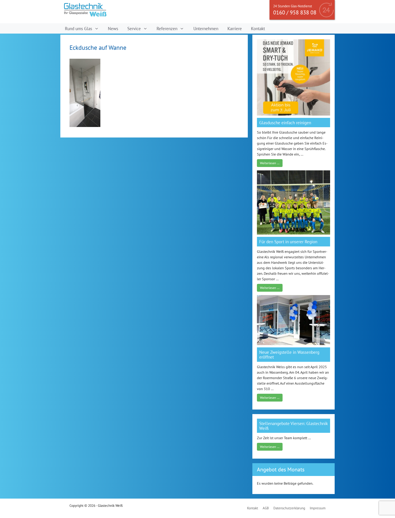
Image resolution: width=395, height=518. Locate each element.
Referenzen (167, 28)
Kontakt (258, 28)
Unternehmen (205, 28)
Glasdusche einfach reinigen (285, 122)
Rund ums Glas (78, 28)
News (113, 28)
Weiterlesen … (270, 163)
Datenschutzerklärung (289, 508)
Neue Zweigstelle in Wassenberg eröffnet (289, 354)
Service (134, 28)
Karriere (234, 28)
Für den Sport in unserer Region (288, 241)
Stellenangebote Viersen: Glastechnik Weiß (293, 425)
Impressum (318, 508)
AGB (266, 508)
